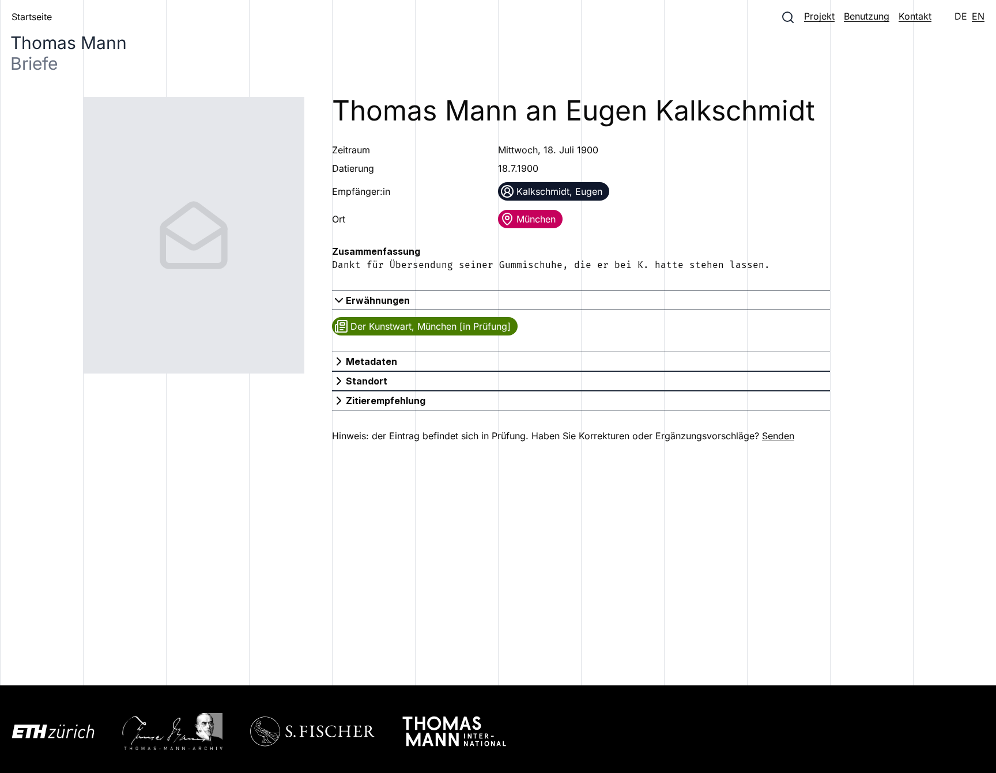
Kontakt (915, 16)
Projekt (819, 16)
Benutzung (866, 16)
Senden (778, 436)
